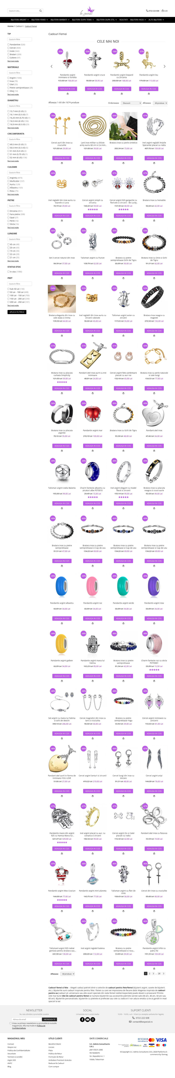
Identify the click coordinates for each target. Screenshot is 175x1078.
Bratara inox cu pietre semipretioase (62, 546)
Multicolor (14, 181)
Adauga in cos (67, 88)
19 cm (12, 251)
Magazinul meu (16, 1038)
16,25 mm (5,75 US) (18, 117)
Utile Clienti (55, 1038)
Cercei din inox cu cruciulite (154, 891)
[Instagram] (92, 1019)
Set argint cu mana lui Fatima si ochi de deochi (61, 719)
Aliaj (12, 91)
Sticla (12, 224)
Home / (11, 26)
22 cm (12, 254)
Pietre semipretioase (19, 87)
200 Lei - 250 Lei (17, 302)
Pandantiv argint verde (123, 603)
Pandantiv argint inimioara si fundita (68, 76)
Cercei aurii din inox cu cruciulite (61, 143)
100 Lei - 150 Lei (17, 295)
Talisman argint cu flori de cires (123, 892)
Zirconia (13, 211)
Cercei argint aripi (154, 775)
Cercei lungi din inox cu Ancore (123, 776)
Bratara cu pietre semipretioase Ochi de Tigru (123, 259)
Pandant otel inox (154, 430)
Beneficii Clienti (55, 1044)
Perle (12, 221)
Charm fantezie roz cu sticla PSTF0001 (154, 661)
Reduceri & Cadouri (56, 1063)
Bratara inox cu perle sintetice (123, 142)
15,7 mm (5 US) (17, 111)
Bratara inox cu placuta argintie (62, 431)
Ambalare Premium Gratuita (60, 1060)
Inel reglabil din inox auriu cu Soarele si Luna (61, 201)
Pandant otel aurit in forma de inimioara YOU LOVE (62, 776)
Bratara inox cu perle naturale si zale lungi (154, 374)
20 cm (12, 247)
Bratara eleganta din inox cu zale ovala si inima (62, 316)
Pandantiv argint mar (92, 430)
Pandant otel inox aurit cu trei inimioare (92, 374)
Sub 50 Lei (14, 289)
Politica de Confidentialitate (19, 1050)
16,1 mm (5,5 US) (17, 114)
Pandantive (15, 44)
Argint (13, 78)
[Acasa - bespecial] (87, 11)
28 (159, 973)
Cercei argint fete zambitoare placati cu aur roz (123, 374)
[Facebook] (82, 1019)
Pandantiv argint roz (92, 603)
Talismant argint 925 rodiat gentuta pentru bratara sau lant (62, 949)
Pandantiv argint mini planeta (92, 891)
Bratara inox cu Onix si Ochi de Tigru (154, 259)
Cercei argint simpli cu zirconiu (92, 201)
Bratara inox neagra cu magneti (154, 316)
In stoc (13, 271)
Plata (51, 1050)
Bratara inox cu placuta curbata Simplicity (62, 374)
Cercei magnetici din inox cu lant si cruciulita (93, 719)
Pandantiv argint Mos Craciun (61, 891)
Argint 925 (12, 1060)
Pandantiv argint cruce (94, 75)
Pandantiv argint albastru (62, 603)
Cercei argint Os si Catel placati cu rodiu (123, 834)
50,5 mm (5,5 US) (17, 147)
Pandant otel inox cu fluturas (154, 833)
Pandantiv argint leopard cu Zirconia (121, 76)
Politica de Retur (55, 1053)
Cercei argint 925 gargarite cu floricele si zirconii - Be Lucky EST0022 (123, 201)
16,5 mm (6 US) (17, 121)
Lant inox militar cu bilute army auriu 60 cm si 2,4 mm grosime (92, 143)
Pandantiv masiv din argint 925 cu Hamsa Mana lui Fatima (62, 834)
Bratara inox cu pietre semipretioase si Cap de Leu (93, 546)
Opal (12, 217)
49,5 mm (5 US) (17, 144)
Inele (12, 51)
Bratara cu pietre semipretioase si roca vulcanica (123, 949)
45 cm (12, 244)
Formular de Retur (56, 1057)
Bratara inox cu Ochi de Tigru (123, 430)
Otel (12, 84)
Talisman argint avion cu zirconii (123, 316)
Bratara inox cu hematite (154, 200)
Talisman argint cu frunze (92, 258)
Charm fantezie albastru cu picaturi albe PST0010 (92, 489)
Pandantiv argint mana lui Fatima (93, 661)
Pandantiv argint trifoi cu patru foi (154, 949)
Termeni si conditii (15, 1057)
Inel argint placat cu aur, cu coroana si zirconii (92, 834)
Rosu (12, 191)
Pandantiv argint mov (154, 603)
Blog (9, 1066)
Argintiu (13, 177)
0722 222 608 (142, 1017)
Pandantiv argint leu (148, 75)
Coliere (13, 57)
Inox (12, 81)
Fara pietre (15, 214)
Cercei (13, 47)
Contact (11, 1044)
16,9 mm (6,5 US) (17, 124)
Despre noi (12, 1047)
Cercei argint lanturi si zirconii (93, 775)
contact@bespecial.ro (142, 1021)
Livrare (51, 1047)
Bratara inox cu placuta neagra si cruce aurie (154, 489)
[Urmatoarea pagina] (163, 973)
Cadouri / (20, 26)
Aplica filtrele (17, 312)
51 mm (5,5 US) (17, 151)
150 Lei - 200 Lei (17, 298)
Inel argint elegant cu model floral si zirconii (123, 489)
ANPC (10, 1063)
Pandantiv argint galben (62, 660)
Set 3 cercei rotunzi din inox (62, 258)
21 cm (12, 257)
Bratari (13, 54)
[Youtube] (87, 1019)
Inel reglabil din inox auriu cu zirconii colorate (92, 316)
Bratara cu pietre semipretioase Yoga (123, 719)
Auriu (12, 184)
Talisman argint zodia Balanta (62, 488)
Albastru (14, 187)
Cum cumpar (54, 1066)
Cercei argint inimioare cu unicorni (154, 719)
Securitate (12, 1053)
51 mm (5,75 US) (17, 154)
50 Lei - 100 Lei (17, 292)
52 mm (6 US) (16, 157)
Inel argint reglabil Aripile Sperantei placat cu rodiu (154, 143)
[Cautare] (40, 11)
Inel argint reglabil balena (93, 948)
